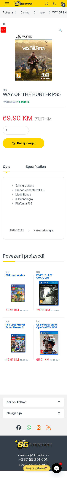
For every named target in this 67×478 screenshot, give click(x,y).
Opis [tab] (6, 167)
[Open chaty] (57, 468)
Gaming (25, 12)
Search (46, 4)
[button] (60, 30)
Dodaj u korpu (26, 143)
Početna (8, 12)
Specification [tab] (36, 167)
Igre (42, 12)
